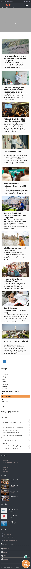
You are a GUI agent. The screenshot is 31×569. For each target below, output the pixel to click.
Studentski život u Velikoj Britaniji (15, 432)
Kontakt (5, 471)
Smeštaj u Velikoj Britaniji (15, 440)
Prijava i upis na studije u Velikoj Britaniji (15, 427)
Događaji (6, 467)
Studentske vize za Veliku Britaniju (15, 420)
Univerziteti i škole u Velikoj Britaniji (15, 422)
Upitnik (5, 469)
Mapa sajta (3, 567)
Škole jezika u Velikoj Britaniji (15, 425)
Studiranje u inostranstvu (10, 462)
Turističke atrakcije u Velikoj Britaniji (15, 446)
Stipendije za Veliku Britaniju (15, 430)
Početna (5, 460)
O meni (5, 465)
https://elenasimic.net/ (13, 565)
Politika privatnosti (11, 567)
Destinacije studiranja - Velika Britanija (15, 435)
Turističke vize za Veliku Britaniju (15, 448)
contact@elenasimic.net (7, 1)
